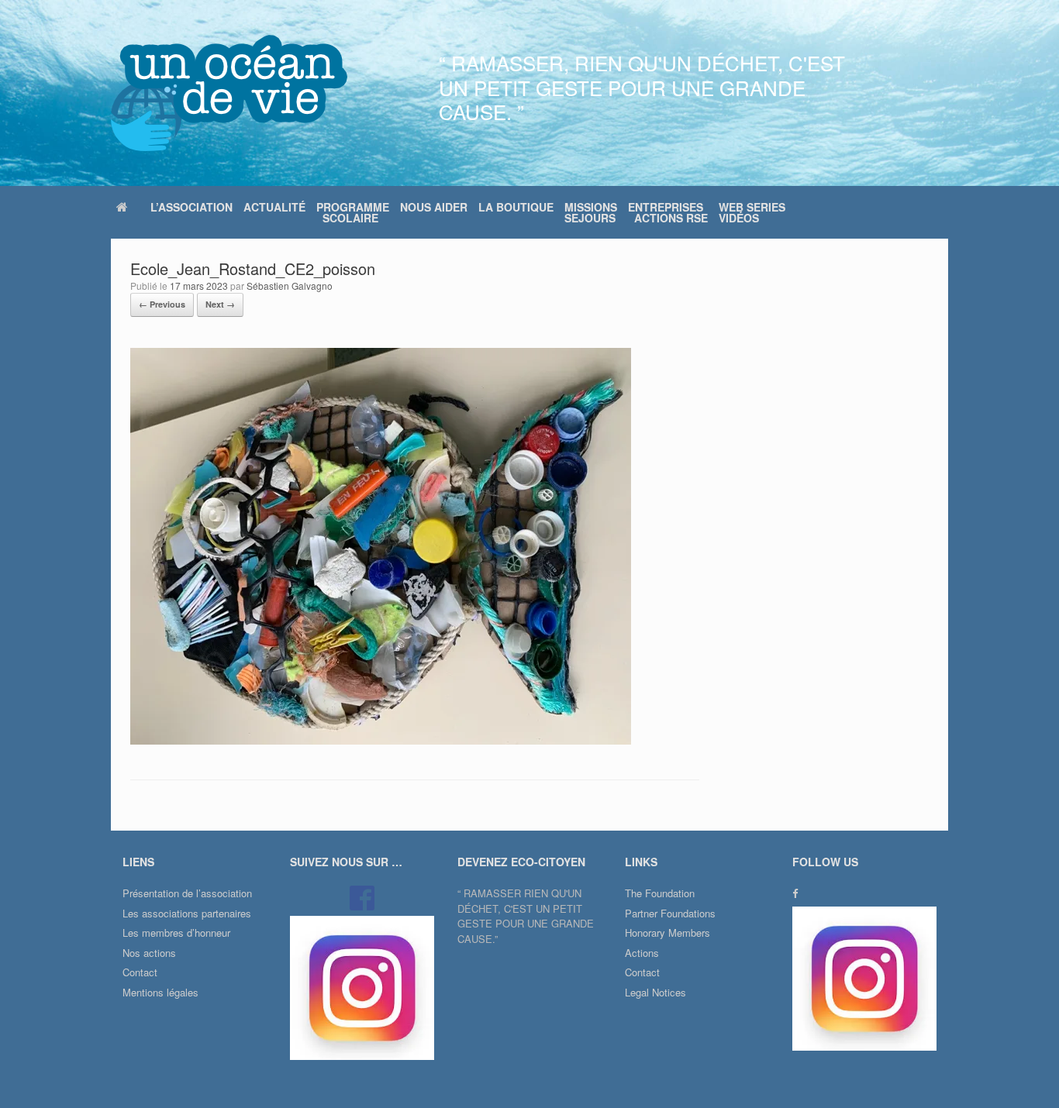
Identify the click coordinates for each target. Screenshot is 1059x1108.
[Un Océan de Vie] (229, 93)
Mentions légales (160, 992)
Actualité (274, 207)
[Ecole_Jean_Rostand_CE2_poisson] (380, 740)
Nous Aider (433, 207)
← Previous (162, 304)
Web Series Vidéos (752, 212)
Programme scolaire (352, 212)
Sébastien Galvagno (290, 285)
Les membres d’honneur (176, 932)
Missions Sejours (590, 212)
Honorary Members (667, 932)
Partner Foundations (670, 913)
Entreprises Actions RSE (668, 212)
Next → (220, 304)
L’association (191, 207)
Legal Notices (655, 992)
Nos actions (149, 952)
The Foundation (660, 893)
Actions (642, 952)
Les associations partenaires (186, 913)
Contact (139, 972)
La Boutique (516, 207)
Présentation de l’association (187, 893)
